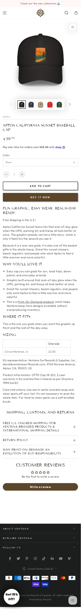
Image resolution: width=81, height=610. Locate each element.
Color (6, 155)
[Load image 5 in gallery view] (59, 104)
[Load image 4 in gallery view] (50, 104)
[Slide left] (11, 105)
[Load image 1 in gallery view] (21, 104)
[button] (66, 13)
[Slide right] (70, 105)
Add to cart (40, 185)
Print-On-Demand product (36, 302)
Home (6, 117)
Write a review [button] (40, 487)
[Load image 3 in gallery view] (40, 104)
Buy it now (40, 197)
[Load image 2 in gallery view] (31, 104)
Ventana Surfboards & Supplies (34, 595)
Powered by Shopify (40, 599)
